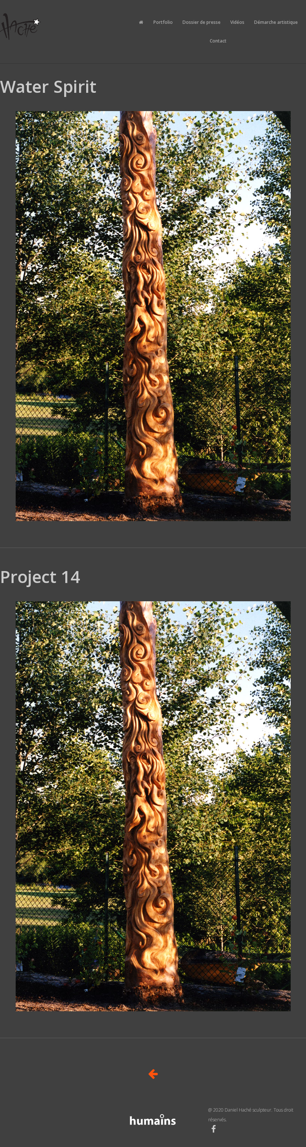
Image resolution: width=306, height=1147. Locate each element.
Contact (218, 41)
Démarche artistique (276, 22)
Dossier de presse (201, 22)
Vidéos (237, 22)
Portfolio (163, 22)
